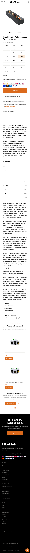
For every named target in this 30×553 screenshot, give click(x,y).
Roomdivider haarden (5, 475)
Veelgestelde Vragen (5, 512)
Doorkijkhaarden (4, 479)
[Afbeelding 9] (18, 32)
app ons (9, 101)
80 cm (6, 45)
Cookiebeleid (4, 514)
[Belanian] (15, 2)
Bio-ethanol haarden (5, 495)
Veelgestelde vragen (10, 403)
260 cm (6, 67)
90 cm (14, 45)
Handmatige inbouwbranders (7, 486)
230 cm (6, 64)
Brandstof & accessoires (6, 498)
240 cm (14, 64)
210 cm (14, 60)
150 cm (14, 52)
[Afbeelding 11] (20, 32)
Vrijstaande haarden (5, 470)
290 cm (6, 71)
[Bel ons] (23, 403)
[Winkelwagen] (28, 2)
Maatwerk (3, 507)
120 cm (14, 49)
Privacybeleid (4, 521)
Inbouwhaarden (4, 465)
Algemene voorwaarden (6, 519)
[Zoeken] (5, 2)
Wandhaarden (4, 468)
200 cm (6, 60)
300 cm (14, 71)
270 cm (14, 67)
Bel (6, 101)
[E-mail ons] (15, 408)
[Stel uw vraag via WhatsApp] (19, 403)
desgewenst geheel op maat (10, 106)
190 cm (22, 56)
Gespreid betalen (5, 510)
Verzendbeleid (4, 516)
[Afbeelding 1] (9, 32)
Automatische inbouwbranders (7, 489)
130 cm (22, 49)
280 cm (22, 67)
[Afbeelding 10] (19, 32)
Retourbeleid (4, 523)
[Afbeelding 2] (10, 32)
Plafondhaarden (4, 472)
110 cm (6, 49)
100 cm (22, 45)
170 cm (6, 56)
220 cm (22, 60)
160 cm (22, 52)
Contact (3, 505)
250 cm (22, 64)
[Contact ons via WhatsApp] (27, 550)
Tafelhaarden (4, 477)
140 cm (6, 52)
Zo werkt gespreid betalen (15, 433)
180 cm (14, 56)
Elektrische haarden (5, 491)
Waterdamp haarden (5, 493)
